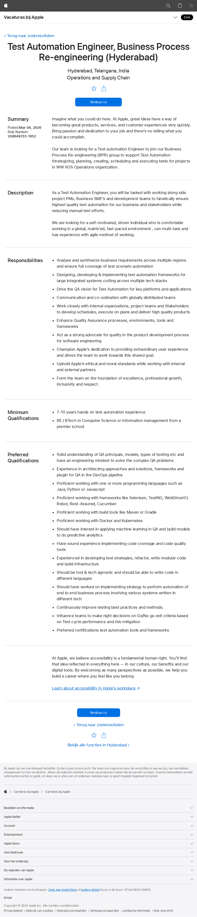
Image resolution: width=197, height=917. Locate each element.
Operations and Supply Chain (98, 78)
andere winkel (90, 889)
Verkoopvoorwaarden (104, 910)
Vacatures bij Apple (23, 17)
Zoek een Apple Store (62, 889)
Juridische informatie (136, 910)
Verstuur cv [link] (98, 102)
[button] (168, 6)
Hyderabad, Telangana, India (98, 71)
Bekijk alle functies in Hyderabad (97, 745)
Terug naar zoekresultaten (30, 35)
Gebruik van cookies (39, 910)
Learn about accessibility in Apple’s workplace (94, 688)
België (8, 897)
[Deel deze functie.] (104, 88)
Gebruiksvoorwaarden (71, 910)
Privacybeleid (13, 910)
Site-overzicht (163, 910)
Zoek (187, 17)
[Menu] (191, 6)
